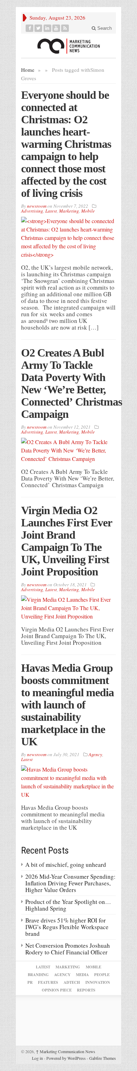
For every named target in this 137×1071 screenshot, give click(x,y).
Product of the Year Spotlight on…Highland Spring (68, 905)
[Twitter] (38, 28)
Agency (95, 754)
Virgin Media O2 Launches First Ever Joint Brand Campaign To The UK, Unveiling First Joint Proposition (66, 541)
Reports (86, 990)
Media (82, 974)
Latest (51, 211)
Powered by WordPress (66, 1058)
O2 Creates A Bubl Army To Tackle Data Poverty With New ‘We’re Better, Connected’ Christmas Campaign (71, 383)
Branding (38, 974)
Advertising (32, 211)
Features (48, 982)
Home (27, 69)
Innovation (97, 982)
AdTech (72, 982)
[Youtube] (56, 28)
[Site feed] (65, 28)
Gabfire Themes (102, 1058)
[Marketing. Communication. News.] (68, 46)
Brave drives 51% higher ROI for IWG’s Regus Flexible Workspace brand (67, 927)
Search (104, 28)
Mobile (88, 211)
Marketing (69, 211)
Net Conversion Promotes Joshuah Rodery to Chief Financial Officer (67, 948)
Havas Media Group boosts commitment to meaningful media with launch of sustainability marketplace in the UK (67, 705)
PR (30, 982)
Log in (37, 1058)
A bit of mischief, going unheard (65, 865)
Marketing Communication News (65, 1051)
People (102, 974)
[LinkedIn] (47, 28)
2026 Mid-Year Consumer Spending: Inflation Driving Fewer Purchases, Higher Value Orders (70, 883)
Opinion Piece (57, 990)
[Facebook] (29, 28)
